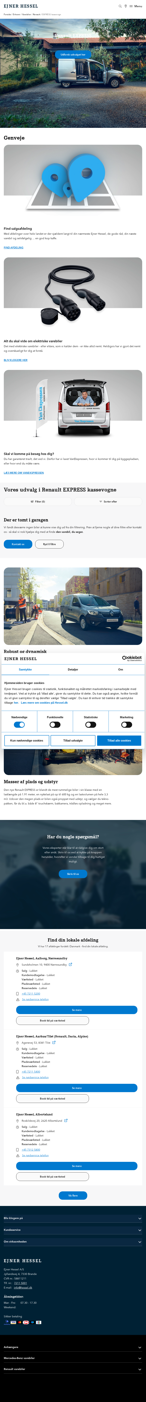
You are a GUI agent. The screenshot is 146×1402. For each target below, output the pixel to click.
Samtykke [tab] (25, 669)
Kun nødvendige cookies (26, 740)
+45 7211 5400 (31, 1071)
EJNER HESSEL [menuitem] (21, 6)
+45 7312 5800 (31, 1149)
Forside (7, 14)
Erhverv (16, 14)
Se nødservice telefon (35, 999)
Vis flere (73, 1195)
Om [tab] (120, 669)
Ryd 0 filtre (49, 544)
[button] (73, 1218)
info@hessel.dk (23, 1287)
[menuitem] (125, 6)
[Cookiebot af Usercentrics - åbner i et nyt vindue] (125, 658)
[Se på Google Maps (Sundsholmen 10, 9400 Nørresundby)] (70, 965)
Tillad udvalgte (73, 740)
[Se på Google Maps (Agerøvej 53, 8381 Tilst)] (54, 1043)
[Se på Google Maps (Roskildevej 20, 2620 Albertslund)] (66, 1121)
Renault (36, 14)
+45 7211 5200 (31, 993)
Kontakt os (18, 544)
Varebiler (26, 14)
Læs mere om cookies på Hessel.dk (44, 702)
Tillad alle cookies (119, 740)
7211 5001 (20, 1283)
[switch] (55, 725)
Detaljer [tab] (73, 669)
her (16, 702)
